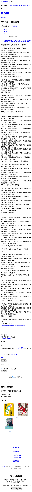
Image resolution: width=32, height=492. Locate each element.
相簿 (5, 29)
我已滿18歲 (14, 488)
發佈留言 (3, 371)
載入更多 (3, 360)
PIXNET (8, 466)
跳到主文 (3, 18)
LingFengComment (6, 338)
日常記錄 (14, 26)
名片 (5, 33)
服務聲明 (18, 468)
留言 (21, 348)
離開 (20, 488)
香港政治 (14, 354)
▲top (2, 357)
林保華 (5, 13)
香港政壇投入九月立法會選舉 (17, 41)
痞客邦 (18, 348)
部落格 (6, 31)
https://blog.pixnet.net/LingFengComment (13, 325)
